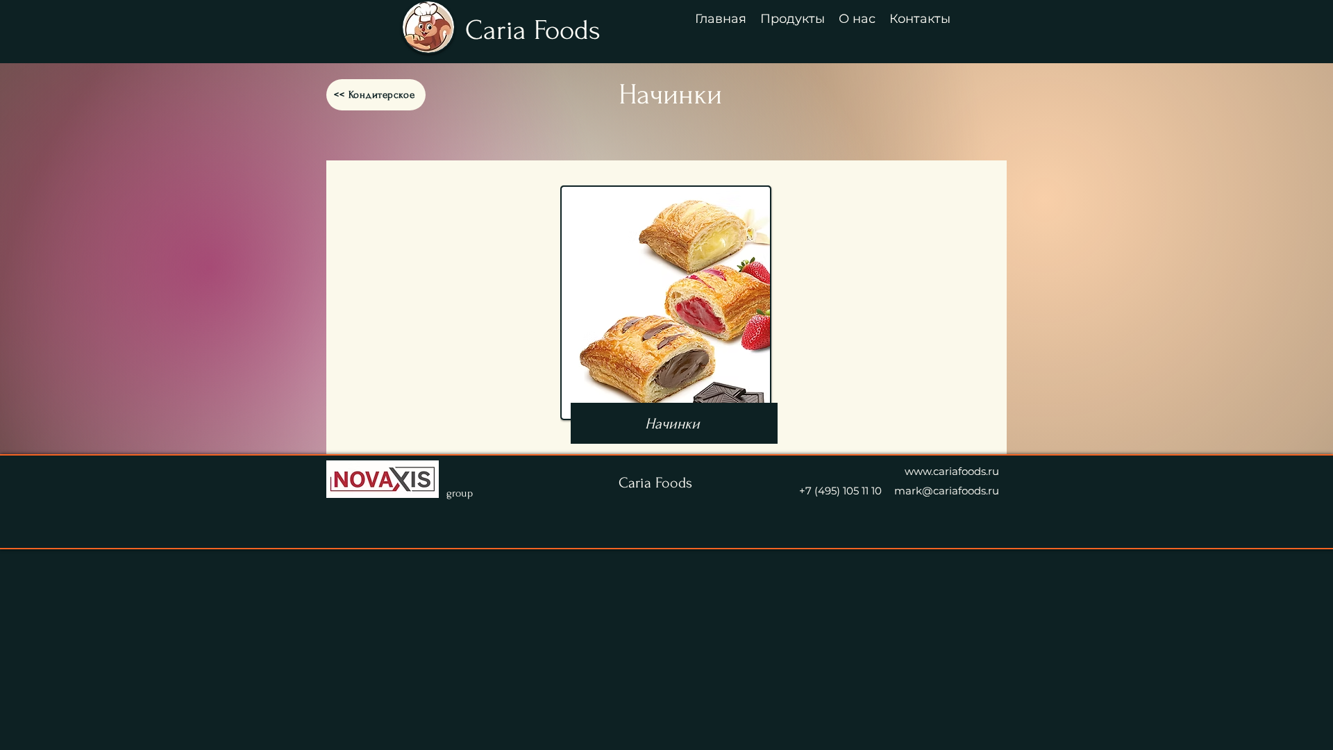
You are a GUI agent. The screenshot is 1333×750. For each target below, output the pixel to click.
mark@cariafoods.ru (946, 490)
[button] (792, 18)
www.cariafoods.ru (952, 471)
